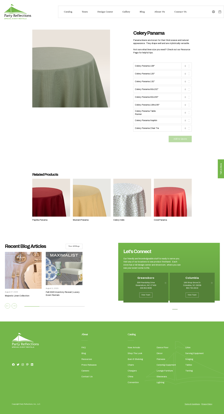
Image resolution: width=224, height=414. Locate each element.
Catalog (68, 11)
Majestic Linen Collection (17, 296)
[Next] (14, 305)
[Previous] (7, 305)
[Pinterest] (27, 364)
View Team (145, 295)
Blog (142, 11)
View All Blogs (74, 246)
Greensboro (145, 277)
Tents (85, 11)
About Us (159, 11)
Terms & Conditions (192, 404)
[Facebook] (13, 364)
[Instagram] (22, 364)
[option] (146, 289)
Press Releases (89, 365)
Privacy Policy (206, 404)
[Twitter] (18, 364)
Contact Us (180, 11)
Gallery (126, 11)
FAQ (83, 347)
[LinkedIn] (32, 364)
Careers (85, 371)
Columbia (192, 277)
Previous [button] (125, 306)
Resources (86, 359)
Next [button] (132, 306)
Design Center (105, 11)
